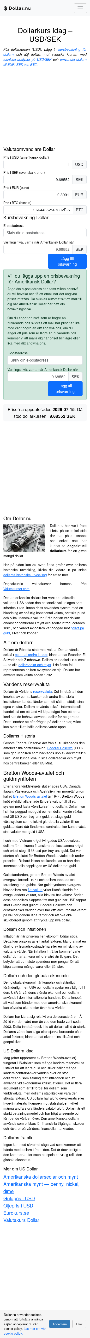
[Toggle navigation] (80, 8)
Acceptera (60, 1324)
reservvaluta (42, 691)
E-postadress (13, 225)
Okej (79, 1324)
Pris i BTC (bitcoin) (17, 202)
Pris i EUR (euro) (16, 187)
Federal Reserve (60, 747)
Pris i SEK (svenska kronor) (24, 172)
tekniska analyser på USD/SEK (27, 59)
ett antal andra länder (31, 654)
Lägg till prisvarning (67, 261)
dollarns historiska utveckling (25, 574)
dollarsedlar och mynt (34, 664)
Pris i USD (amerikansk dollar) (26, 157)
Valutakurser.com (16, 588)
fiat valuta (35, 889)
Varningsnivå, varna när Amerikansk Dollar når (38, 242)
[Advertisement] (45, 108)
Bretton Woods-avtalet (30, 796)
